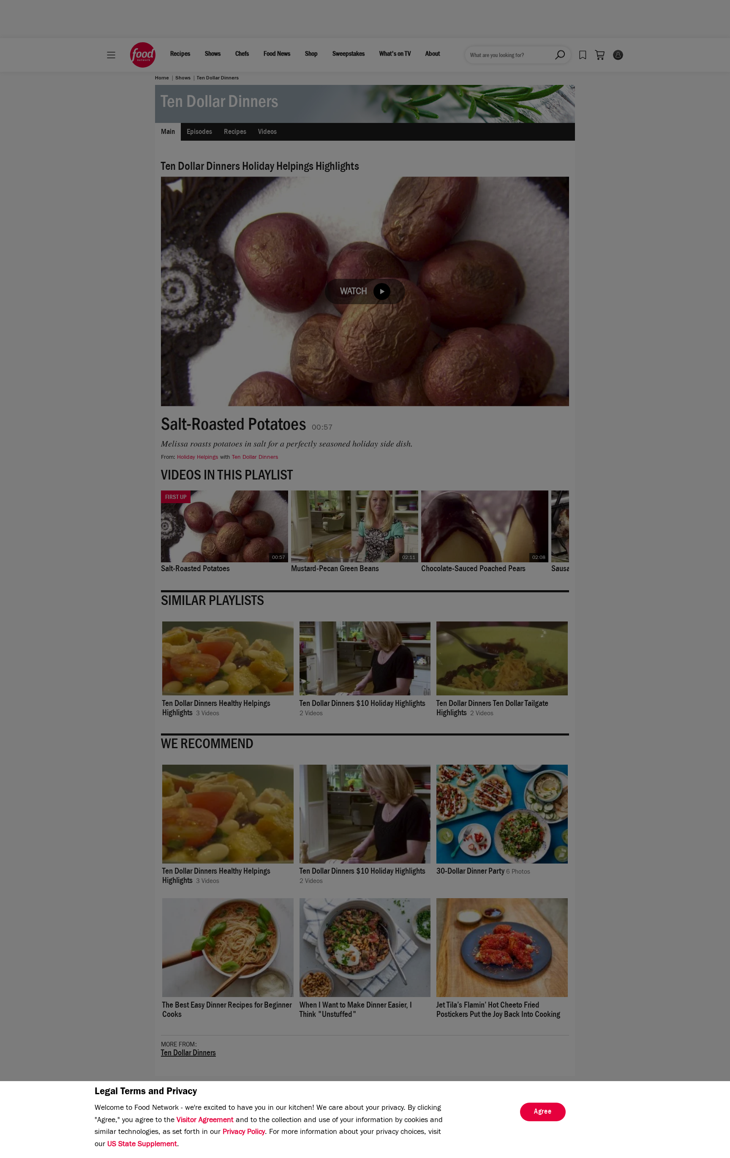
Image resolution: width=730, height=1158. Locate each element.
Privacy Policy (244, 1132)
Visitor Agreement (205, 1121)
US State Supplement (142, 1145)
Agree (543, 1112)
